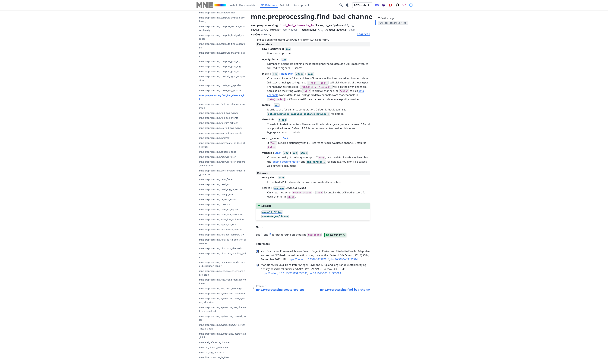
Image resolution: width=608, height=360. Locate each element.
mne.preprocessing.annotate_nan (217, 12)
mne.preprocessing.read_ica (214, 184)
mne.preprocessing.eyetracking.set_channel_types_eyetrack (222, 309)
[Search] (341, 5)
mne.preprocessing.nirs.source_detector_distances (222, 241)
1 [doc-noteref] (262, 233)
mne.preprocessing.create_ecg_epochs (220, 85)
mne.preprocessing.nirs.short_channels (220, 248)
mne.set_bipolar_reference (213, 347)
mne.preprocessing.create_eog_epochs (220, 90)
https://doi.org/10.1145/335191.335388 (284, 273)
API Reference (269, 5)
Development (301, 5)
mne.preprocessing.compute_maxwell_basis (222, 54)
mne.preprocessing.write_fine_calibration (221, 219)
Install (233, 5)
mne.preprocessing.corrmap (214, 204)
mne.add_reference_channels (215, 342)
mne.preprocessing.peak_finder (216, 179)
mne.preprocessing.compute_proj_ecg (219, 61)
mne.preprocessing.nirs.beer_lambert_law (221, 234)
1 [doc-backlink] (257, 251)
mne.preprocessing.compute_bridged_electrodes (222, 37)
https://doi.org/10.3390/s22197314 (308, 259)
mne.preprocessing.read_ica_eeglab (218, 209)
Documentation (248, 5)
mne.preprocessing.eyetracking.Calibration (222, 293)
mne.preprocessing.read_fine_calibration (221, 214)
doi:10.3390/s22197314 (344, 259)
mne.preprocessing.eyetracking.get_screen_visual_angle (222, 326)
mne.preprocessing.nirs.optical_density (220, 229)
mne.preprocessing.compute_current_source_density (222, 28)
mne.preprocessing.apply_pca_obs (217, 224)
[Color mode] (348, 5)
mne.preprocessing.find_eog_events (218, 117)
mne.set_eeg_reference (211, 352)
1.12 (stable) (361, 5)
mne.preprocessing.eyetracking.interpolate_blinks (222, 335)
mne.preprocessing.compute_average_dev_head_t (222, 19)
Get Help (285, 5)
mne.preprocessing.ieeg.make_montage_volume (222, 281)
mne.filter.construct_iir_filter (214, 357)
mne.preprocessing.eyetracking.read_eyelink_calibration (222, 300)
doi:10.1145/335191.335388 (325, 273)
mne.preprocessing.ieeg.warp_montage (220, 288)
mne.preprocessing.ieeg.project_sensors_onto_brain (222, 272)
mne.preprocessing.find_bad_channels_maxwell (222, 106)
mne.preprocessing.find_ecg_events (218, 112)
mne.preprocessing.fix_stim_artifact (218, 122)
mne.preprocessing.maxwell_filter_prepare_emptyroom (222, 163)
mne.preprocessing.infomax (214, 137)
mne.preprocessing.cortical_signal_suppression (222, 78)
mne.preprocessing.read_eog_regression (221, 189)
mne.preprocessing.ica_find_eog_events (220, 132)
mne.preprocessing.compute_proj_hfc (219, 71)
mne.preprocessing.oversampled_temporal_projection (222, 172)
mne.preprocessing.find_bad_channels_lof (222, 97)
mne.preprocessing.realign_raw (216, 194)
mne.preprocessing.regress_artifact (218, 199)
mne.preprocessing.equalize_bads (217, 151)
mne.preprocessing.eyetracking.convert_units (222, 318)
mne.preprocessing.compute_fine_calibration (222, 45)
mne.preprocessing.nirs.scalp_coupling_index (222, 255)
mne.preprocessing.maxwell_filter (217, 156)
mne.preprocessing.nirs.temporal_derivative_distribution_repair (222, 264)
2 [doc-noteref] (270, 233)
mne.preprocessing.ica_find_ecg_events (220, 127)
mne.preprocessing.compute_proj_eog (220, 66)
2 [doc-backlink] (257, 265)
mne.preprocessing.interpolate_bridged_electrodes (222, 144)
